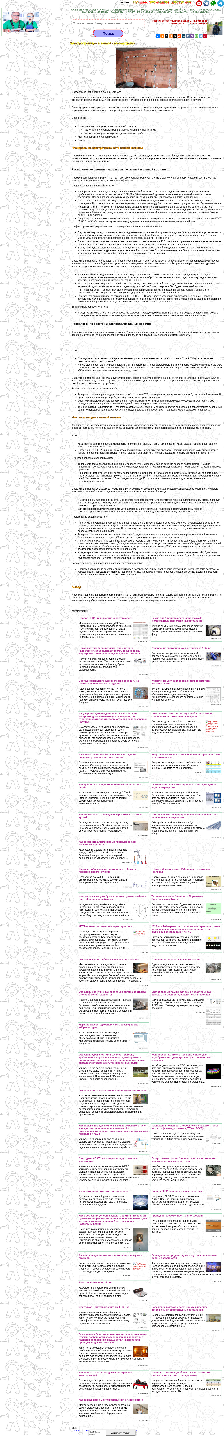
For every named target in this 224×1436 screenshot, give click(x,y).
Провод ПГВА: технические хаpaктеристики (105, 618)
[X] (166, 36)
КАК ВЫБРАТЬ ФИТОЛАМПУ (154, 12)
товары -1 (77, 1430)
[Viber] (192, 36)
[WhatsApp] (196, 36)
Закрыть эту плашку (120, 1433)
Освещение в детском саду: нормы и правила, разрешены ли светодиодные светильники (179, 1308)
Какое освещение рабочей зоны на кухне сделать (109, 959)
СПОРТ (130, 12)
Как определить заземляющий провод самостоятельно (113, 1090)
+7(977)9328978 (120, 3)
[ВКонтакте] (158, 36)
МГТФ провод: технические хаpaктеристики (105, 926)
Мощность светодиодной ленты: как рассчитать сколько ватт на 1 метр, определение (181, 1374)
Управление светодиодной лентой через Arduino (181, 648)
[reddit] (179, 36)
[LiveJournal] (183, 36)
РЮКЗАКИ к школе (152, 9)
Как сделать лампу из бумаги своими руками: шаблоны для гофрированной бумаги (113, 897)
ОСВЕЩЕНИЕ (79, 9)
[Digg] (175, 36)
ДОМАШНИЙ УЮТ (177, 9)
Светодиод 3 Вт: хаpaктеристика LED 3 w (104, 1307)
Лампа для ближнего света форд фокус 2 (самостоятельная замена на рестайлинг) (176, 619)
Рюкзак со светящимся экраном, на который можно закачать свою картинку (179, 22)
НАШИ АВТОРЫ (200, 12)
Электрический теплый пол (95, 1282)
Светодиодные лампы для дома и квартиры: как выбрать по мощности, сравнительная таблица (181, 993)
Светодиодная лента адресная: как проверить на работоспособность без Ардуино (109, 682)
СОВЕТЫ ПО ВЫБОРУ (125, 9)
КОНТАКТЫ (181, 12)
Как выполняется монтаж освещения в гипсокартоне (111, 1400)
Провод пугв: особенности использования (177, 1215)
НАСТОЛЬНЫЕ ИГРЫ (95, 12)
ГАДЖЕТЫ (117, 12)
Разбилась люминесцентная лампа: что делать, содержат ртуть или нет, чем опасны (108, 756)
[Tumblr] (188, 36)
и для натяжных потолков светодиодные (104, 1191)
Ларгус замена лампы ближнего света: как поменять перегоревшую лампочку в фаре (183, 1159)
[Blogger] (171, 36)
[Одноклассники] (162, 36)
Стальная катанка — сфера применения (175, 959)
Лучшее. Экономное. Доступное (164, 2)
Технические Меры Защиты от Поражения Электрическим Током (177, 897)
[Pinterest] (205, 36)
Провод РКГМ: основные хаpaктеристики (176, 1191)
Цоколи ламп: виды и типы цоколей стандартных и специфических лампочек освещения (182, 715)
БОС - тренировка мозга (205, 9)
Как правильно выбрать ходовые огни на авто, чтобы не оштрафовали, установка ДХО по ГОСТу (184, 1127)
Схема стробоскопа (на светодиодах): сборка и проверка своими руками (107, 870)
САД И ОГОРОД (99, 9)
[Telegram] (201, 36)
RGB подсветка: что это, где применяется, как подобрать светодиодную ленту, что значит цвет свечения (181, 1057)
